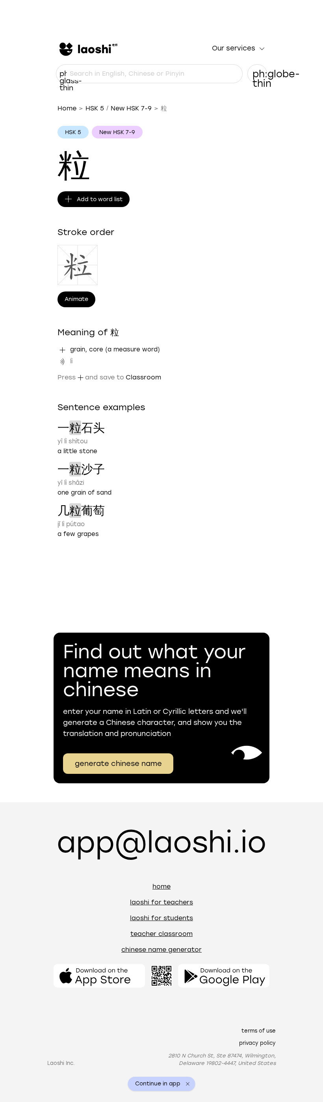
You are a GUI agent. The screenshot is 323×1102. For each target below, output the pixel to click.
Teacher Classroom (161, 934)
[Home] (87, 48)
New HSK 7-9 (131, 108)
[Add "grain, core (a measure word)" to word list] (62, 350)
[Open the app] (99, 976)
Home (67, 108)
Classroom (143, 377)
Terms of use (258, 1031)
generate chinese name (118, 763)
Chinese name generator (161, 949)
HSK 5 (94, 108)
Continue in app (157, 1084)
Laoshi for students (161, 918)
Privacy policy (257, 1043)
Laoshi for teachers (161, 902)
